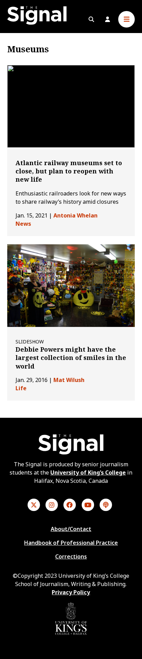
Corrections (71, 556)
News (23, 223)
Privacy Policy (71, 592)
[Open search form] (91, 19)
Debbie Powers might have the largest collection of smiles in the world (71, 357)
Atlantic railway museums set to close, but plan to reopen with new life (69, 171)
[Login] (107, 19)
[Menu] (126, 19)
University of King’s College (88, 472)
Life (21, 388)
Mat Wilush (68, 380)
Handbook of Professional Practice (71, 542)
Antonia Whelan (75, 215)
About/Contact (71, 529)
